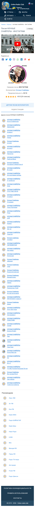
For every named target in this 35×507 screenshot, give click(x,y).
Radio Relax (12, 426)
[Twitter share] (6, 59)
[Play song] (3, 120)
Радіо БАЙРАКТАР (15, 420)
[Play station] (4, 398)
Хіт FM (11, 403)
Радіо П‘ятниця (14, 459)
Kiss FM (11, 409)
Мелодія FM (13, 448)
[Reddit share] (29, 59)
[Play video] (17, 44)
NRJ (10, 443)
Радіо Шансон (13, 476)
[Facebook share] (2, 59)
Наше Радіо (12, 431)
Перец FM (12, 454)
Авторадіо (12, 465)
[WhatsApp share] (17, 59)
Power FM (12, 471)
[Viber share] (14, 59)
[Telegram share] (10, 59)
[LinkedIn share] (21, 59)
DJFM (10, 437)
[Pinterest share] (25, 59)
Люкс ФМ (12, 398)
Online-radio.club (22, 503)
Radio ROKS (12, 415)
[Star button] (6, 97)
